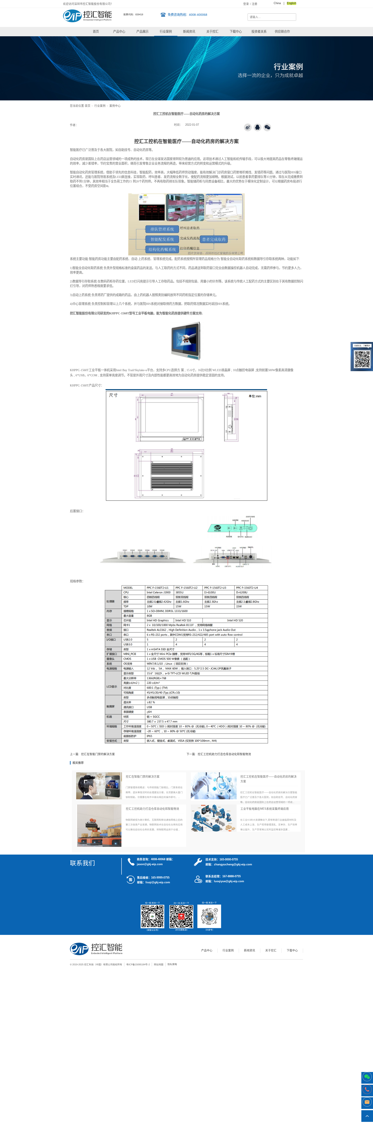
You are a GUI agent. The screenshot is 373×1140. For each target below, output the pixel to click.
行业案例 (166, 31)
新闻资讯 (189, 31)
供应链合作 (282, 31)
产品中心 (119, 31)
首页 (96, 31)
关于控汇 (212, 31)
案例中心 (115, 105)
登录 (246, 3)
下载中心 (236, 31)
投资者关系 (259, 31)
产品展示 (142, 31)
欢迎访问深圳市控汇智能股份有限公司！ (88, 3)
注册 (254, 3)
